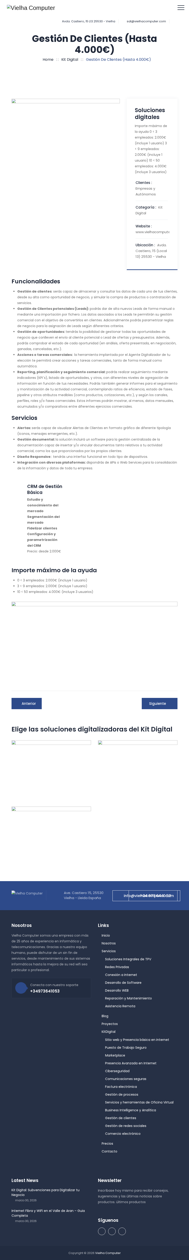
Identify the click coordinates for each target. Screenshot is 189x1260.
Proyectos (110, 1024)
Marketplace (115, 1055)
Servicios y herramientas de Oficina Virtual (139, 1102)
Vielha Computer (108, 1253)
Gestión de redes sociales (125, 1126)
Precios (107, 1143)
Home (47, 59)
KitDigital (108, 1031)
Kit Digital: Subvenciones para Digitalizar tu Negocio (46, 1192)
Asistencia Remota (120, 1006)
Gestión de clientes (120, 1118)
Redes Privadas (117, 967)
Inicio (106, 935)
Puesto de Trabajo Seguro (126, 1047)
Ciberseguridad (117, 1071)
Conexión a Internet (121, 975)
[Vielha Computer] (31, 7)
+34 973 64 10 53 (155, 895)
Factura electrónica (121, 1086)
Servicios (109, 951)
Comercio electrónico (123, 1133)
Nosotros (109, 943)
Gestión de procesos (121, 1094)
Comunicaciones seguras (125, 1079)
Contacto (109, 1151)
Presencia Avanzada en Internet (131, 1063)
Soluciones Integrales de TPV (128, 959)
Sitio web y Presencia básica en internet (137, 1039)
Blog (105, 1016)
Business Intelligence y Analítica (130, 1110)
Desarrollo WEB (117, 990)
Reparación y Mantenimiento (128, 998)
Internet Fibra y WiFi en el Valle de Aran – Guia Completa (48, 1213)
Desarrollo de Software (123, 982)
